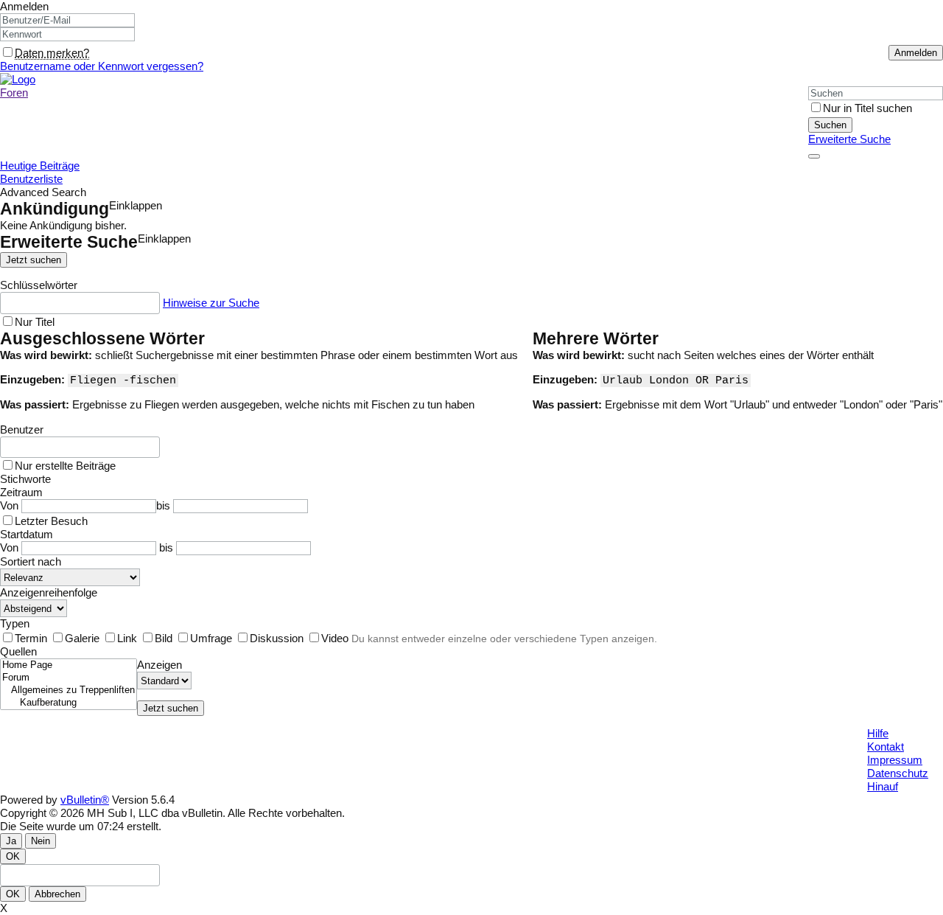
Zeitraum (21, 492)
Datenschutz (897, 773)
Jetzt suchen (33, 259)
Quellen (18, 651)
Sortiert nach (30, 561)
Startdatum (26, 534)
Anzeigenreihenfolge (48, 592)
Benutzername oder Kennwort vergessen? (101, 66)
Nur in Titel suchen (867, 108)
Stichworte (25, 479)
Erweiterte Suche (849, 139)
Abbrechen (57, 894)
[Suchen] (814, 156)
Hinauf (882, 786)
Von (10, 505)
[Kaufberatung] (68, 703)
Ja (11, 840)
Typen (14, 623)
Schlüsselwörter (38, 285)
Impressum (894, 760)
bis (164, 505)
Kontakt (885, 746)
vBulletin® (84, 799)
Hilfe (877, 733)
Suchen (830, 125)
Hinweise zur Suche (211, 302)
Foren (14, 92)
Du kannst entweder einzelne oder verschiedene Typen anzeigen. (504, 638)
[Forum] (68, 678)
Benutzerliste (31, 179)
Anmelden (24, 6)
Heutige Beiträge (40, 165)
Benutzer (21, 429)
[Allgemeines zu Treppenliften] (68, 690)
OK (13, 856)
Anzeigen (159, 664)
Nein (40, 840)
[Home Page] (68, 665)
